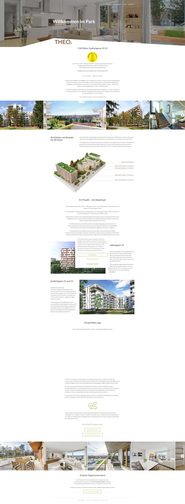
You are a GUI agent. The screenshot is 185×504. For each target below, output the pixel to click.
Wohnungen (117, 4)
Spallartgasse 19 (92, 430)
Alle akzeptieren (93, 254)
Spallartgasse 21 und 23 (92, 435)
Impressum (88, 500)
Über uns (131, 4)
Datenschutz (105, 500)
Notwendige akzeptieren (92, 259)
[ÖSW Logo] (55, 4)
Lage (124, 4)
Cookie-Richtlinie (81, 500)
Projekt (108, 4)
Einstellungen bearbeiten (92, 263)
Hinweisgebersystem (96, 500)
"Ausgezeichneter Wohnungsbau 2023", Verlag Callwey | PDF (92, 70)
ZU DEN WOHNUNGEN (92, 491)
